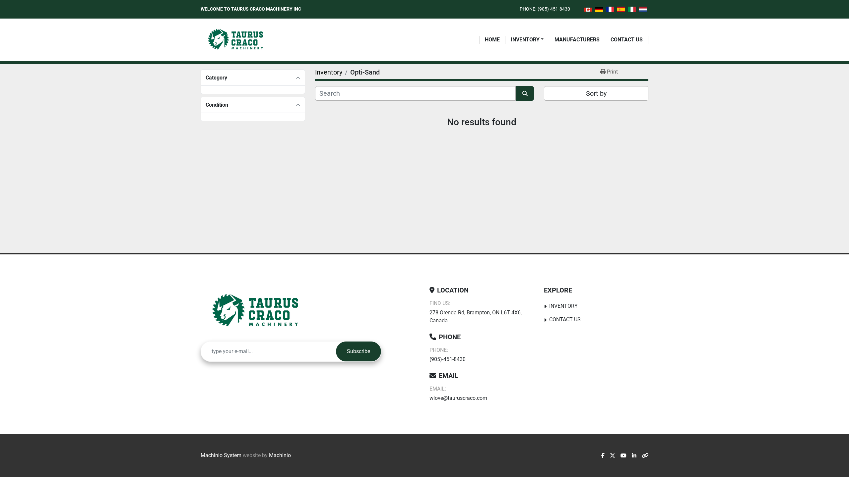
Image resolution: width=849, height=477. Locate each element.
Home (492, 39)
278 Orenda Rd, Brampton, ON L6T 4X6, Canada (475, 316)
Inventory (525, 39)
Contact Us (627, 39)
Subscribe (358, 351)
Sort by (596, 93)
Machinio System (221, 455)
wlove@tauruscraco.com (458, 398)
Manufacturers (577, 39)
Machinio (280, 455)
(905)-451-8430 (554, 9)
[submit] (525, 93)
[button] (527, 40)
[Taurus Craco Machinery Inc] (260, 311)
